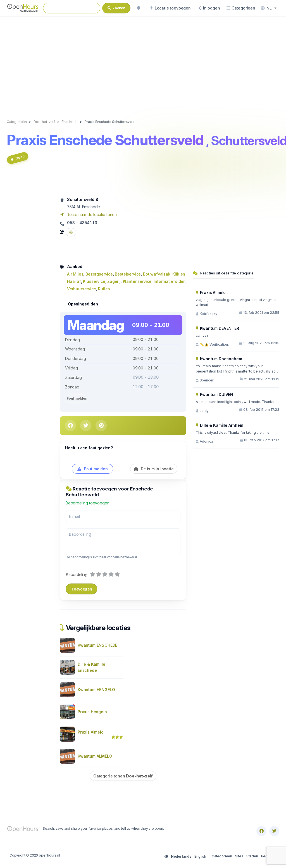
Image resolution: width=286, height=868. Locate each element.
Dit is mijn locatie (157, 468)
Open (20, 157)
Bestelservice (128, 274)
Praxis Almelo (91, 732)
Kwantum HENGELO (96, 689)
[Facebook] (261, 831)
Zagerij (114, 281)
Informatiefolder (169, 281)
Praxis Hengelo (92, 711)
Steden (252, 856)
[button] (268, 8)
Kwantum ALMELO (95, 756)
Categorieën (222, 856)
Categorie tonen (123, 776)
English (200, 856)
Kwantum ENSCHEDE (97, 645)
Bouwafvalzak (156, 274)
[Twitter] (274, 831)
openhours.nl (49, 855)
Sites (239, 856)
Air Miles (75, 274)
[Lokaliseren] (138, 8)
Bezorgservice (99, 274)
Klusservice (94, 281)
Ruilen (104, 288)
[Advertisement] (143, 62)
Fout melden (77, 398)
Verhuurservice (81, 288)
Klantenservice (137, 281)
